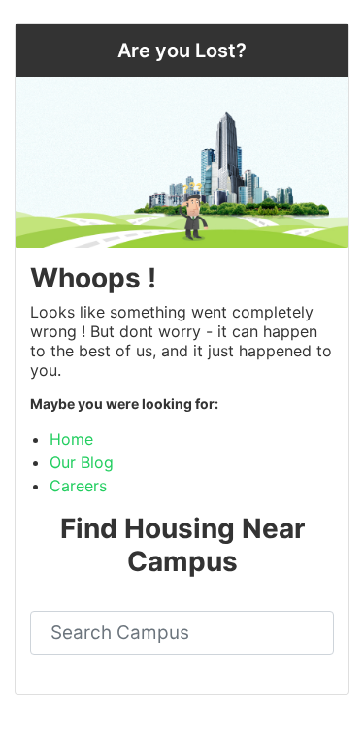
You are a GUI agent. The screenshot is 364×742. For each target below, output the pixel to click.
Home (71, 439)
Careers (78, 485)
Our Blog (82, 462)
